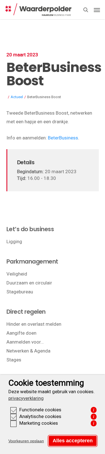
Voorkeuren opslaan (26, 441)
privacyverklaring (26, 398)
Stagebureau (19, 291)
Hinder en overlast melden (33, 324)
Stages (13, 360)
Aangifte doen (21, 333)
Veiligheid (16, 274)
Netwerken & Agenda (28, 351)
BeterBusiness (63, 138)
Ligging (14, 241)
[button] (97, 10)
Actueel (17, 97)
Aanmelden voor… (25, 342)
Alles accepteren (73, 440)
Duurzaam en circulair (29, 283)
